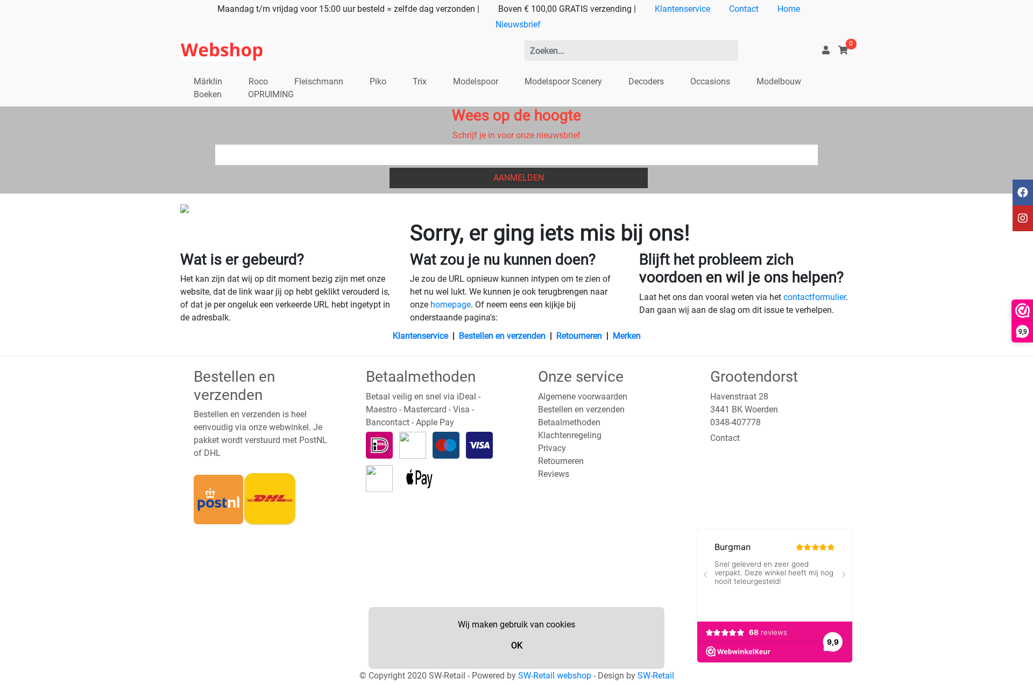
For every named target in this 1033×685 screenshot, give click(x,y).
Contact (744, 9)
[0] (843, 50)
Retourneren (579, 336)
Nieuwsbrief (518, 24)
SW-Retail (656, 675)
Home (788, 9)
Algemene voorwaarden (582, 396)
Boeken (208, 94)
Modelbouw (778, 81)
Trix (420, 81)
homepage (450, 304)
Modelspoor (475, 81)
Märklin (208, 81)
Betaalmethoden (569, 422)
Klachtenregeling (570, 435)
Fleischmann (318, 81)
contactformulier (814, 297)
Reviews (553, 474)
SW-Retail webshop (554, 675)
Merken (627, 336)
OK (516, 645)
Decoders (646, 81)
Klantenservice (682, 9)
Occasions (710, 81)
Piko (378, 81)
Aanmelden (518, 178)
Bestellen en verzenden (502, 336)
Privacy (552, 448)
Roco (258, 81)
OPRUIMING (271, 94)
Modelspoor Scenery (563, 81)
